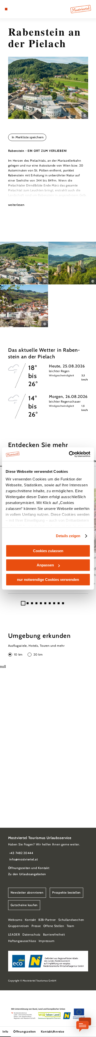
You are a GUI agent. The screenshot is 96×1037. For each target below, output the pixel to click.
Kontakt (30, 920)
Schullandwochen (71, 920)
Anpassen (45, 565)
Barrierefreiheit (54, 934)
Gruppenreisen (18, 926)
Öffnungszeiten (24, 1031)
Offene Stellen (53, 926)
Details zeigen (68, 536)
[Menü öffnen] (6, 9)
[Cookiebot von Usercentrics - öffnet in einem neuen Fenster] (69, 454)
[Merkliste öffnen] (17, 9)
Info (5, 1031)
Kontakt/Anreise (52, 1031)
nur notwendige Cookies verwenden (48, 579)
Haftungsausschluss (22, 941)
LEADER (14, 934)
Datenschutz (31, 934)
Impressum (47, 941)
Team (70, 926)
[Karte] (13, 9)
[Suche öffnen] (21, 9)
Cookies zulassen (48, 551)
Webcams (15, 920)
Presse (36, 926)
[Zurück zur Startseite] (80, 9)
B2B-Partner (47, 920)
